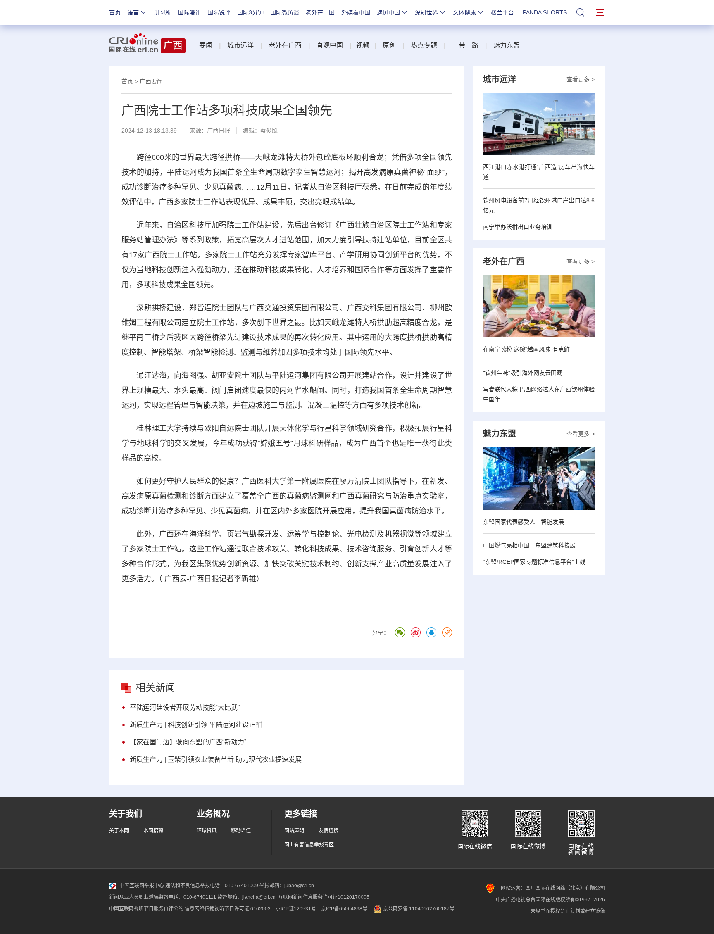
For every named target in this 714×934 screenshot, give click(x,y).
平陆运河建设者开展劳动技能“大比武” (185, 707)
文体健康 (464, 12)
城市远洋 (240, 45)
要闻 (205, 45)
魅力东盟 (506, 45)
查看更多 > (580, 79)
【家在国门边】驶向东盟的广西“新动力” (188, 742)
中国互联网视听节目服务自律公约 (146, 909)
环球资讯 (207, 831)
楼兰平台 (502, 12)
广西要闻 (151, 81)
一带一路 (465, 45)
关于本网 (119, 831)
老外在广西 (285, 45)
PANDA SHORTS (545, 12)
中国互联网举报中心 (141, 886)
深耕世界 (426, 12)
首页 (115, 12)
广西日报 (218, 130)
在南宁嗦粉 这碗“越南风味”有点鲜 (526, 349)
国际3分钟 (250, 12)
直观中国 (330, 45)
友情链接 (328, 831)
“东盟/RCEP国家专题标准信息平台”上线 (534, 561)
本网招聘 (153, 831)
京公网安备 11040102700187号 (418, 909)
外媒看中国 (355, 12)
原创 (389, 45)
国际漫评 (189, 12)
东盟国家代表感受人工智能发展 (523, 521)
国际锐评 (219, 12)
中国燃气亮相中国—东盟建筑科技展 (529, 545)
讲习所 (162, 12)
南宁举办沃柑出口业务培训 (517, 226)
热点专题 (424, 45)
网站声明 (294, 831)
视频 (362, 45)
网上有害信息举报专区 (309, 845)
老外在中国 (320, 12)
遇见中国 (388, 12)
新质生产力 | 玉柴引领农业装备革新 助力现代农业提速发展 (216, 759)
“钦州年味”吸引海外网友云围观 (522, 372)
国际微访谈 (284, 12)
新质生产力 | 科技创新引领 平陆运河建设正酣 (196, 724)
